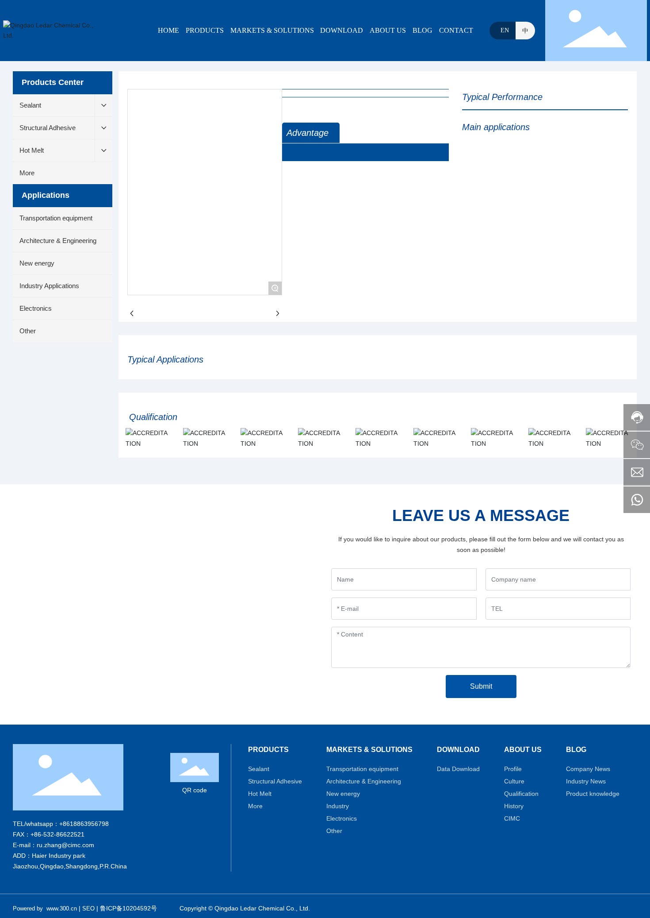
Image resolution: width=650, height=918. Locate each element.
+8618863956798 (84, 823)
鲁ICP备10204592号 (128, 908)
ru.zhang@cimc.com (65, 845)
